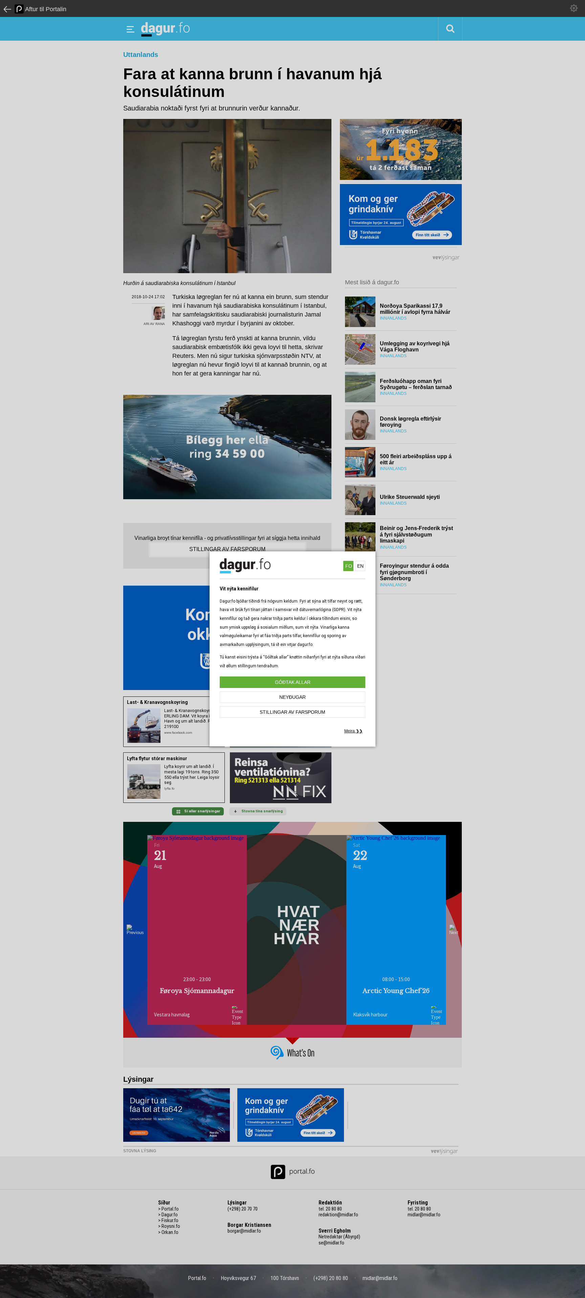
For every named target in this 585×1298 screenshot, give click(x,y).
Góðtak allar (292, 682)
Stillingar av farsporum (292, 712)
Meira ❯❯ (353, 731)
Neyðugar (292, 697)
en (360, 566)
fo (348, 566)
